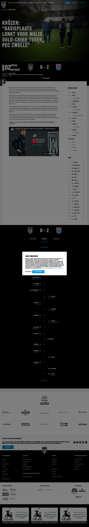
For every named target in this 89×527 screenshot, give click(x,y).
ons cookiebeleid (45, 268)
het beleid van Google (57, 268)
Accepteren (38, 271)
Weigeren (28, 271)
